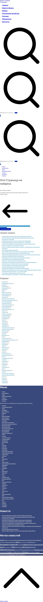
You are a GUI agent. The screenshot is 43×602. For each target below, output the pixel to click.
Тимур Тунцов (5, 367)
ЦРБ (3, 376)
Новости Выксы (8, 8)
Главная (5, 5)
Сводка (13, 552)
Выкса (40, 540)
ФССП (3, 372)
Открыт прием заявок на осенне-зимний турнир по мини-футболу (15, 265)
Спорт (3, 365)
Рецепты (4, 362)
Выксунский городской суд (7, 304)
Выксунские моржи (6, 303)
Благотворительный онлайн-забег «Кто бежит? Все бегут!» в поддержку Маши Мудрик (19, 262)
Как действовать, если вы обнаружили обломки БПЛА (13, 259)
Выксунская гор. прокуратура (8, 298)
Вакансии (4, 289)
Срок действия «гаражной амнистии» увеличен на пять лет (13, 273)
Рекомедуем (4, 361)
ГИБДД (3, 310)
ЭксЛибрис (4, 382)
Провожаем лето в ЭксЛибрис (8, 239)
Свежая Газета (12, 554)
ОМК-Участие (4, 347)
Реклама (5, 16)
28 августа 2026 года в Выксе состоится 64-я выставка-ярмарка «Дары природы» (18, 251)
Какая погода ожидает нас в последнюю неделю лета (12, 245)
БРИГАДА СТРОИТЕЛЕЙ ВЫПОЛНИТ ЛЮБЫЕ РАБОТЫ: (13, 256)
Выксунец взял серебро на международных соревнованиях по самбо (16, 253)
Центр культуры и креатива (7, 373)
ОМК (3, 346)
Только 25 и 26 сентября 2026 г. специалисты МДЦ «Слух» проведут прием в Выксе (18, 244)
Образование (4, 341)
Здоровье (4, 321)
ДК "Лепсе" (21, 542)
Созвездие (4, 364)
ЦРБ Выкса (25, 552)
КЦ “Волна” (4, 332)
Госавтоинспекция (5, 315)
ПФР (3, 356)
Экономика (4, 381)
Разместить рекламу (5, 229)
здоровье (37, 552)
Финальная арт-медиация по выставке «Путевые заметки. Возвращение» (16, 241)
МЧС (3, 336)
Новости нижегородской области (8, 339)
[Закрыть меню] (0, 164)
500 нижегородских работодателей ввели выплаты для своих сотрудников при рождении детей (21, 254)
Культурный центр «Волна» (7, 327)
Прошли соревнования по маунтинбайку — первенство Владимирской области (17, 274)
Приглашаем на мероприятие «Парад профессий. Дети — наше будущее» (16, 242)
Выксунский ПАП (5, 307)
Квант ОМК (4, 323)
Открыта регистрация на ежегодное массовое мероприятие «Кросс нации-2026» (18, 237)
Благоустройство (5, 288)
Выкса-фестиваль (5, 295)
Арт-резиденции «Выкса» (7, 283)
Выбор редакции (5, 294)
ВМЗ (37, 540)
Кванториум (4, 324)
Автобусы (8, 540)
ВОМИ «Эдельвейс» (6, 292)
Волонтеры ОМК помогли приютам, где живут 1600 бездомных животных (16, 236)
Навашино (26, 544)
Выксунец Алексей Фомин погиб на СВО (10, 250)
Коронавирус (4, 326)
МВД (3, 333)
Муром (21, 544)
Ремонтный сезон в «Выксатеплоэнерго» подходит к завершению (15, 263)
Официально (4, 349)
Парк (3, 350)
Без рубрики (4, 286)
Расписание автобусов (10, 13)
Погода (3, 352)
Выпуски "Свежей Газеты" (7, 309)
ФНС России (19, 552)
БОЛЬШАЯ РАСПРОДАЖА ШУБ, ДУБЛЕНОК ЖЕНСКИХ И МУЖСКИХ (15, 268)
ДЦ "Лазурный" (5, 318)
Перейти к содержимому (5, 0)
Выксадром (4, 297)
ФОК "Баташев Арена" (6, 370)
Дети (28, 542)
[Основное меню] (0, 115)
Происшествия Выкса (6, 355)
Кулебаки (12, 544)
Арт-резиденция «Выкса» (20, 540)
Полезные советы (5, 353)
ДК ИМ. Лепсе (5, 317)
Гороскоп (4, 312)
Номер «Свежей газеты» (8, 547)
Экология (4, 379)
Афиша (4, 11)
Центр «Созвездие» (31, 552)
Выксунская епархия (6, 301)
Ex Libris (2, 540)
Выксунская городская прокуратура (9, 300)
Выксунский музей (6, 306)
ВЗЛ (3, 291)
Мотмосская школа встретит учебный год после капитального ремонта (16, 257)
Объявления (6, 19)
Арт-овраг (12, 540)
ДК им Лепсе (25, 542)
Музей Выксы (5, 335)
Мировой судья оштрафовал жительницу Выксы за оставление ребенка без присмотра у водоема (21, 270)
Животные (33, 542)
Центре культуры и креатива (7, 375)
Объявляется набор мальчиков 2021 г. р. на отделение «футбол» (14, 271)
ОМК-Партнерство (18, 547)
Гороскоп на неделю (6, 313)
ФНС (3, 368)
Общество (4, 343)
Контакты (5, 22)
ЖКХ (3, 320)
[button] (0, 114)
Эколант (3, 378)
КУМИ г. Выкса (5, 330)
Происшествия (38, 550)
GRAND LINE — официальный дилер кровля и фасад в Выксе (14, 260)
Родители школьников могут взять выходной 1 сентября (13, 266)
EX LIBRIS (4, 281)
